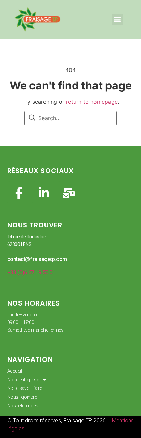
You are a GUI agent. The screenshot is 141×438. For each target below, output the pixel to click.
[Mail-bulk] (68, 192)
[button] (117, 19)
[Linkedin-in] (43, 192)
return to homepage (92, 101)
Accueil (14, 371)
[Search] (32, 118)
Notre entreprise (23, 379)
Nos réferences (22, 405)
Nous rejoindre (22, 397)
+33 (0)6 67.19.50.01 (31, 272)
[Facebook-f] (18, 192)
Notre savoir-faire (24, 388)
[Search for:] (70, 118)
